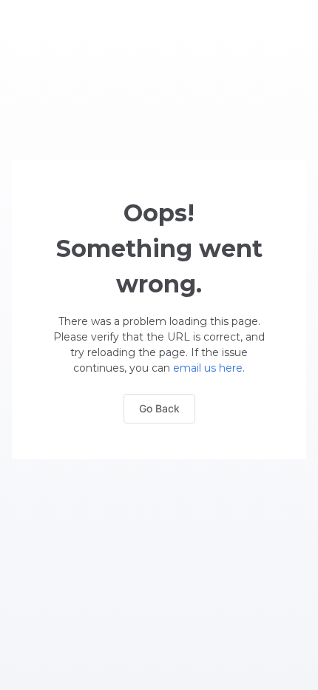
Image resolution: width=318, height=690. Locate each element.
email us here (208, 368)
